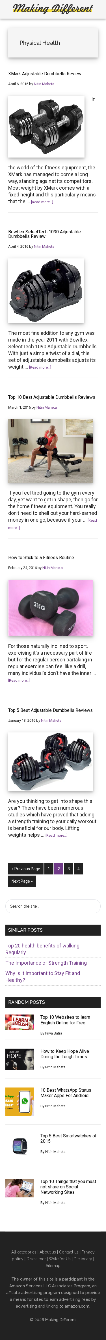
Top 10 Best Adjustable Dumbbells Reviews (51, 397)
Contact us (69, 1252)
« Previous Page (26, 870)
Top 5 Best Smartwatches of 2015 (68, 1138)
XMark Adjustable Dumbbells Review (44, 74)
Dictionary (83, 1259)
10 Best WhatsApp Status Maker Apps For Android (65, 1092)
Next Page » (22, 883)
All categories (23, 1252)
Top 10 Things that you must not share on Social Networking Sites (68, 1187)
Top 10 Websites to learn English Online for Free (65, 1020)
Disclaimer (36, 1259)
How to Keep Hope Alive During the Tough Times (64, 1054)
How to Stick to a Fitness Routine (41, 557)
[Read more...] (42, 202)
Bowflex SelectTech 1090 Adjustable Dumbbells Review (44, 234)
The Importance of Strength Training (46, 963)
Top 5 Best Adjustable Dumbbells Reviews (50, 710)
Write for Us (60, 1259)
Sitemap (53, 1265)
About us (48, 1252)
